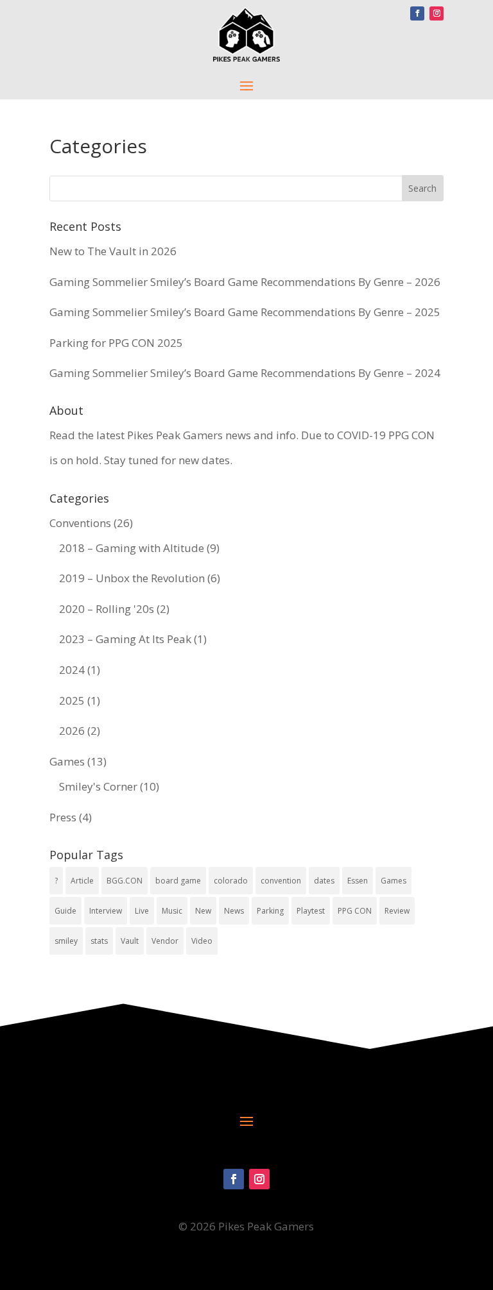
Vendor (164, 940)
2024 (72, 669)
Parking (270, 910)
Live (142, 910)
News (234, 910)
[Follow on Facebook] (417, 13)
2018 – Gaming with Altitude (131, 547)
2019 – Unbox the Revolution (132, 578)
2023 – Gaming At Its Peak (125, 639)
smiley (66, 940)
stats (99, 940)
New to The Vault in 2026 (113, 251)
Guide (65, 910)
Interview (105, 910)
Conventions (80, 522)
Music (172, 910)
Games (67, 761)
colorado (231, 880)
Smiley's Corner (98, 786)
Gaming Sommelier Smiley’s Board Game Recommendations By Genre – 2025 (244, 312)
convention (281, 880)
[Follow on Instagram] (436, 13)
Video (201, 940)
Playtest (311, 910)
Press (62, 817)
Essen (357, 880)
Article (82, 880)
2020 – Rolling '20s (106, 608)
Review (397, 910)
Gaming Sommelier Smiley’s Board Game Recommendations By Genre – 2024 (244, 372)
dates (324, 880)
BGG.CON (125, 880)
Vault (130, 940)
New (203, 910)
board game (178, 880)
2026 (72, 730)
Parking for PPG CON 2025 (116, 342)
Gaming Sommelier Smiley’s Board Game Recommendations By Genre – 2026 (244, 281)
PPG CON (355, 910)
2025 (72, 700)
